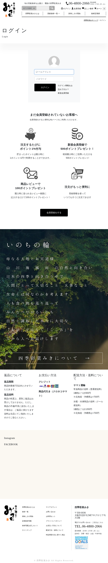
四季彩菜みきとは (32, 13)
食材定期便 (95, 13)
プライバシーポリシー (54, 521)
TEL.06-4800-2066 (88, 526)
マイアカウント (51, 507)
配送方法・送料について (54, 530)
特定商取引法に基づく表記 (55, 535)
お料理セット (50, 516)
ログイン (67, 9)
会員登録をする (54, 212)
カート (100, 9)
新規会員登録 (63, 93)
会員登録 (77, 9)
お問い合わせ (50, 512)
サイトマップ (27, 530)
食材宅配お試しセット (30, 526)
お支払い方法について (54, 526)
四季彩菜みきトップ (91, 20)
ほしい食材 (88, 9)
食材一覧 (25, 512)
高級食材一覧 (52, 13)
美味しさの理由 (74, 13)
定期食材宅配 (27, 521)
